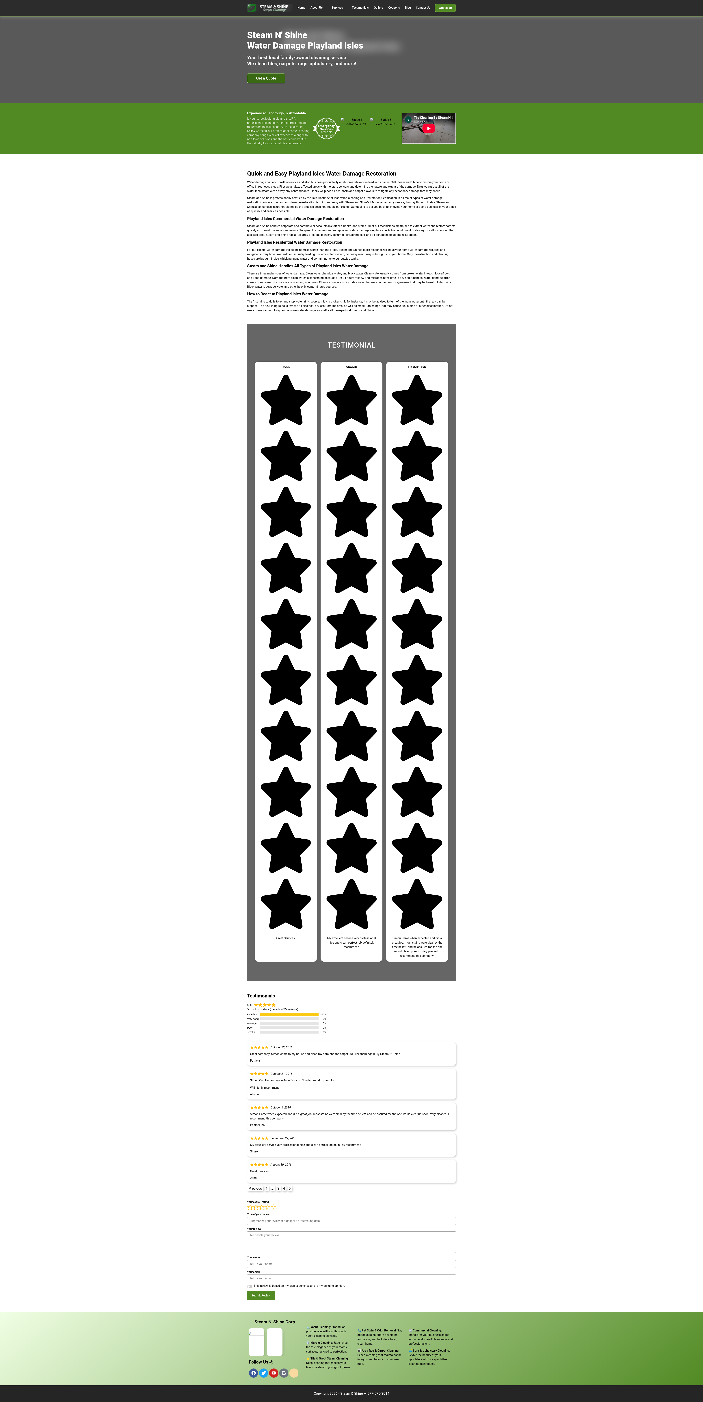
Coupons (394, 7)
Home (301, 7)
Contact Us (423, 7)
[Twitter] (263, 1373)
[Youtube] (273, 1373)
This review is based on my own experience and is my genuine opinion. (299, 1285)
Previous (255, 1188)
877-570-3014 (378, 1393)
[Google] (283, 1373)
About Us (316, 7)
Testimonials (360, 7)
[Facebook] (253, 1373)
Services (337, 7)
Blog (408, 7)
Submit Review (261, 1295)
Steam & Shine (351, 1393)
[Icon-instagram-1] (293, 1373)
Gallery (378, 7)
